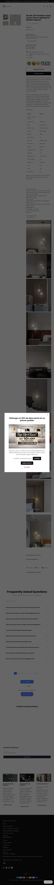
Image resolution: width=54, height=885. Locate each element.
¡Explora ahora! (27, 463)
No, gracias (27, 467)
